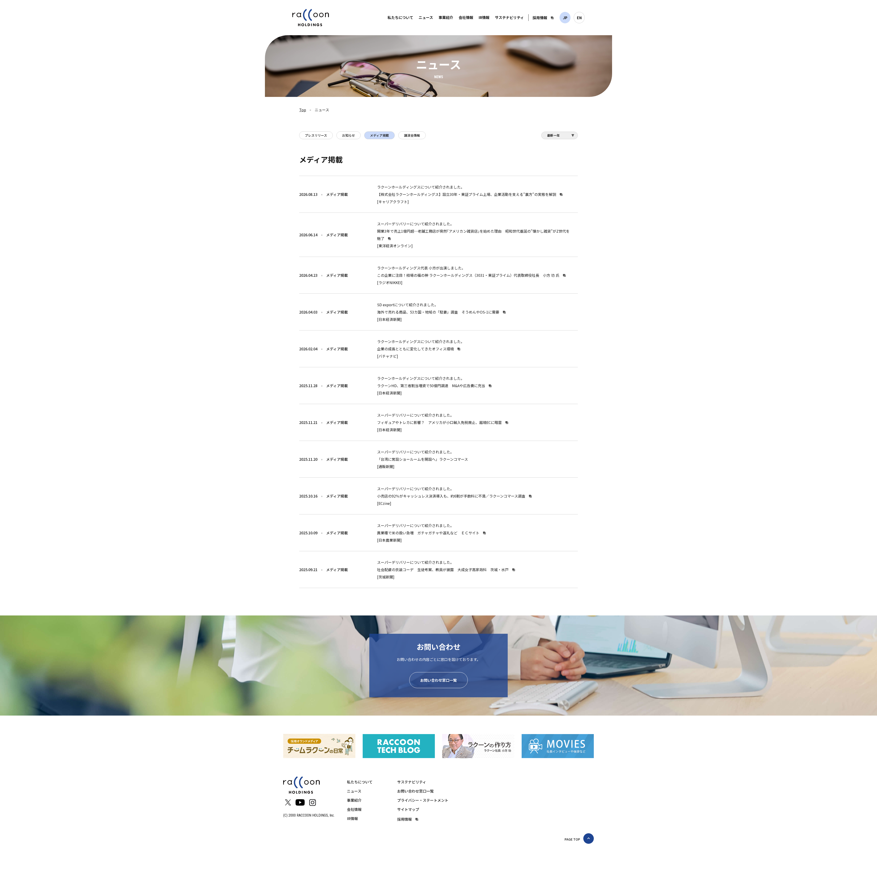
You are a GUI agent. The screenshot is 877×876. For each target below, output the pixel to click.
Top (302, 109)
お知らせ (348, 135)
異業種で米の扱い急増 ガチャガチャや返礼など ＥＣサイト (428, 532)
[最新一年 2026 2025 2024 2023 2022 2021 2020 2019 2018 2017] (559, 136)
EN (579, 17)
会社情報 (466, 17)
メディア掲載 (379, 135)
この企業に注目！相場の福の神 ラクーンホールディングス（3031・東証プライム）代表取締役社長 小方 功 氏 (468, 275)
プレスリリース (316, 135)
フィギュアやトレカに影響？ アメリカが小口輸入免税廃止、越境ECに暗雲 (439, 422)
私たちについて (400, 17)
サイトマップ (408, 809)
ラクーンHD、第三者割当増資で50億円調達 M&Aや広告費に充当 (431, 385)
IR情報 (484, 17)
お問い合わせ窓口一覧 (438, 680)
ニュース (426, 17)
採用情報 (540, 17)
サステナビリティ (509, 17)
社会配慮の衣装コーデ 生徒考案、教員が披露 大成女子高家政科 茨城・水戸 (443, 569)
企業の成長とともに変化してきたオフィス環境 (415, 348)
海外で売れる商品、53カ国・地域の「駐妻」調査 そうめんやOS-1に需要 (438, 312)
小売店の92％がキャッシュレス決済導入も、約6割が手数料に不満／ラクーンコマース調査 (451, 496)
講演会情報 (412, 135)
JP (565, 17)
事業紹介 (445, 17)
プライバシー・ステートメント (422, 800)
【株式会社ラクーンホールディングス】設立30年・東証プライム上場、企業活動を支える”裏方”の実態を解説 (466, 194)
